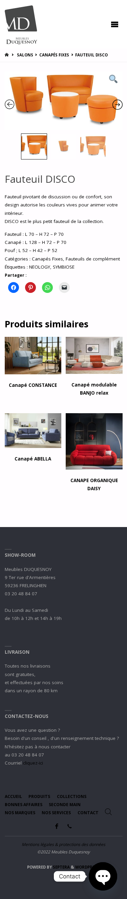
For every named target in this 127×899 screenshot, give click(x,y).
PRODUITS (39, 796)
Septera (61, 867)
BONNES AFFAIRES (23, 804)
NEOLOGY (39, 267)
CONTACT (88, 813)
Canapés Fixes (54, 54)
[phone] (70, 826)
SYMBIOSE (64, 267)
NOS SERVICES (56, 813)
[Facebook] (56, 826)
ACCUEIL (13, 796)
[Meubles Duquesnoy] (21, 24)
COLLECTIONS (71, 796)
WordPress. (87, 867)
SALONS (25, 54)
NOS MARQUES (20, 813)
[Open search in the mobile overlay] (108, 811)
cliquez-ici (33, 763)
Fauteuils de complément (93, 259)
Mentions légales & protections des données (63, 844)
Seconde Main (65, 804)
